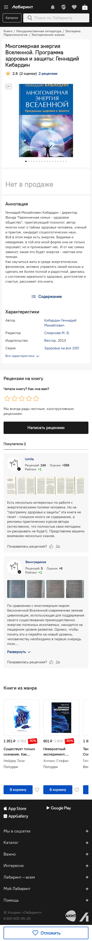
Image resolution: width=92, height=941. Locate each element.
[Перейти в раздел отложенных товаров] (74, 7)
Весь (87, 767)
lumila (29, 459)
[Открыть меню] (6, 7)
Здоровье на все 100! (61, 348)
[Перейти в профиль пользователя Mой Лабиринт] (63, 7)
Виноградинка (35, 562)
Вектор (50, 340)
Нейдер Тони (14, 761)
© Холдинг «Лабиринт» (23, 912)
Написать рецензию (46, 427)
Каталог (12, 18)
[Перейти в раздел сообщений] (52, 7)
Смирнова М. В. (57, 333)
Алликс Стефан (56, 761)
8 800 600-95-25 (17, 918)
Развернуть (16, 652)
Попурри (11, 767)
